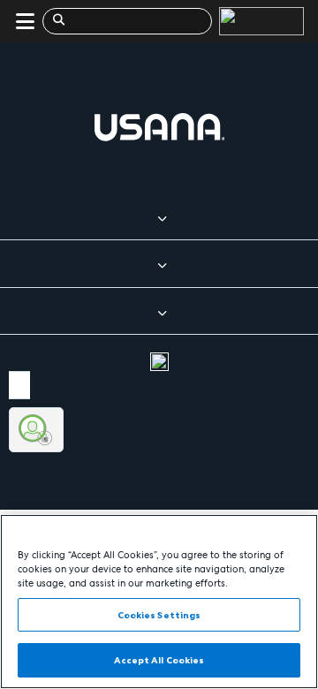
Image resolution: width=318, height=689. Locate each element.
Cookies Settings (159, 615)
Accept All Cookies (159, 660)
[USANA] (258, 21)
